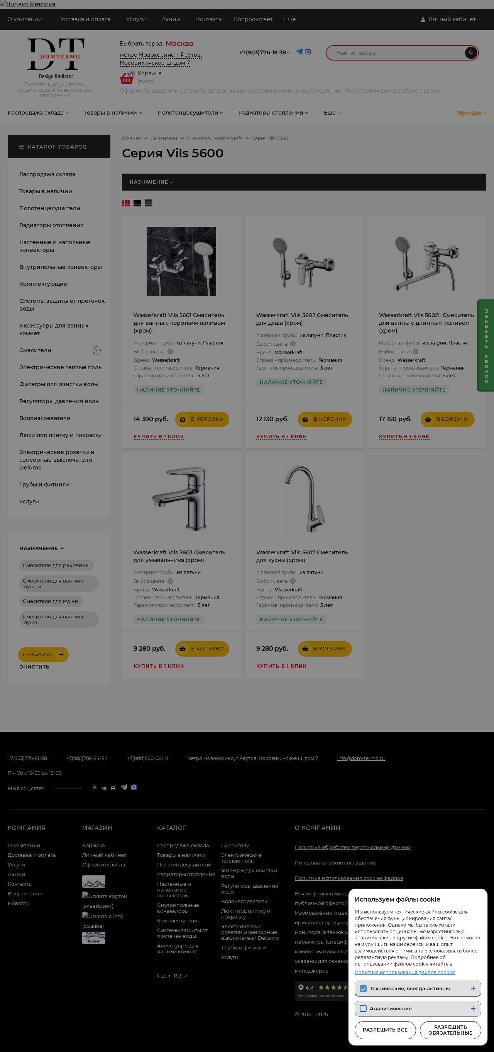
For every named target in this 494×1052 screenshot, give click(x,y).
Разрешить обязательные (450, 1029)
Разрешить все (385, 1030)
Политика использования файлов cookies (405, 972)
